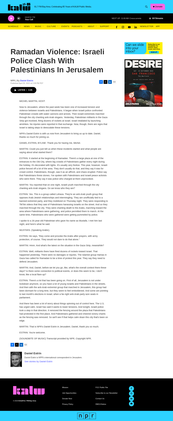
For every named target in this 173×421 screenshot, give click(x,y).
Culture (51, 26)
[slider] (22, 18)
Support (104, 26)
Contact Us (99, 399)
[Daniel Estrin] (16, 359)
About (91, 26)
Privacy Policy (67, 404)
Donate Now (67, 399)
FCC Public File (101, 387)
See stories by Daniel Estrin (38, 361)
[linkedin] (136, 26)
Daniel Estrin (26, 80)
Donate (158, 6)
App (158, 26)
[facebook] (117, 26)
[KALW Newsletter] (143, 48)
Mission (65, 387)
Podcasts (77, 26)
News (27, 26)
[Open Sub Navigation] (20, 26)
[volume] (19, 18)
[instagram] (123, 26)
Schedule (13, 26)
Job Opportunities (69, 393)
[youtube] (129, 26)
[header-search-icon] (146, 7)
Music (38, 26)
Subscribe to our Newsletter (106, 393)
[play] (11, 18)
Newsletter (146, 26)
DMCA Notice (100, 404)
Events (65, 26)
